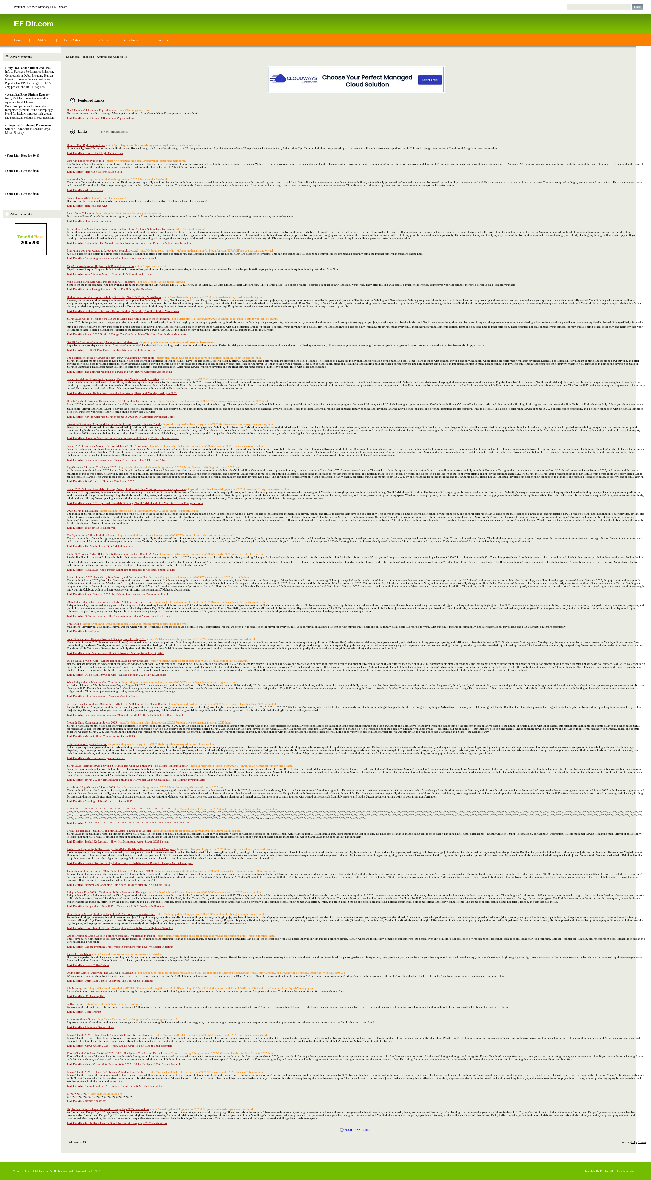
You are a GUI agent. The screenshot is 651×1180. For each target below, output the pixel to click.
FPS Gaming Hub (77, 988)
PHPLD (95, 1170)
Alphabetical (121, 132)
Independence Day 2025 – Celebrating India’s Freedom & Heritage (106, 892)
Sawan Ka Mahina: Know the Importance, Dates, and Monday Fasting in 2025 (113, 379)
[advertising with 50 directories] (356, 1129)
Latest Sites (72, 40)
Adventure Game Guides (81, 1019)
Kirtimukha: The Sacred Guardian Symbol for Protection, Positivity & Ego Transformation (120, 228)
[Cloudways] (356, 91)
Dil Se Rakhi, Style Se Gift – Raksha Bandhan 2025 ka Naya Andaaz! (107, 660)
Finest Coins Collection (80, 213)
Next (643, 1142)
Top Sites (101, 40)
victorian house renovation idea (85, 160)
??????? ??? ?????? (78, 1093)
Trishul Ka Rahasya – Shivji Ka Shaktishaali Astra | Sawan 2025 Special (109, 830)
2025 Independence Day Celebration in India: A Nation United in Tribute (110, 601)
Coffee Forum (75, 1003)
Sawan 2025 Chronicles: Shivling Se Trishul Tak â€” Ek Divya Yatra (107, 445)
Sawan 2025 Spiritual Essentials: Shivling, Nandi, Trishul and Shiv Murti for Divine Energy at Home (126, 489)
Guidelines (130, 40)
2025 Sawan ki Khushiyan (82, 510)
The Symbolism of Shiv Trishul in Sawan (91, 535)
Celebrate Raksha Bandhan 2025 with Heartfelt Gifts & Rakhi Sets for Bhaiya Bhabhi (117, 703)
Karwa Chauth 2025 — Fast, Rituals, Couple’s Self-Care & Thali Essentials (110, 1034)
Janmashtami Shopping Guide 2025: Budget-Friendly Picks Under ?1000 (110, 870)
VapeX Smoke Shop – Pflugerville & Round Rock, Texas (100, 266)
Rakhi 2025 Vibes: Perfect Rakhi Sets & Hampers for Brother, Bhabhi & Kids (112, 553)
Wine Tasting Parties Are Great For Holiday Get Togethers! (101, 281)
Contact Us (160, 40)
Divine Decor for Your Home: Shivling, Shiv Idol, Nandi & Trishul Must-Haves (114, 297)
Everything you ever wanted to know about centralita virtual (102, 250)
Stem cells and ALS (78, 197)
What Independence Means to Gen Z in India (93, 682)
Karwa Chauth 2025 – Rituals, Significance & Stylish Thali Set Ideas (107, 1071)
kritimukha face (76, 179)
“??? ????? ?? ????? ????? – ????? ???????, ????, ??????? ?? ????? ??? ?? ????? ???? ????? (119, 808)
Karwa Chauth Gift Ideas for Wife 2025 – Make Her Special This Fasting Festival (114, 1053)
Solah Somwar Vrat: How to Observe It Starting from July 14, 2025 (106, 639)
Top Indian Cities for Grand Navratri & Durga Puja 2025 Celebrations (108, 1109)
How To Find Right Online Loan (86, 145)
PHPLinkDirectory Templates (617, 1170)
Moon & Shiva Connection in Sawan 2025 (92, 722)
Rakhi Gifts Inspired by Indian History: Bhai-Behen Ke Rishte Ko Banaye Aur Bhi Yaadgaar (121, 849)
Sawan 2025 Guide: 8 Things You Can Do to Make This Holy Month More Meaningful (118, 318)
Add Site (43, 40)
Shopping (88, 56)
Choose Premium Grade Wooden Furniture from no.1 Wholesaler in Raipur (111, 935)
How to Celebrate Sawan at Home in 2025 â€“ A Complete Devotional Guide (112, 400)
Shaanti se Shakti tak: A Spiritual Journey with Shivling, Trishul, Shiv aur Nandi (114, 424)
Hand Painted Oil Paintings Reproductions (91, 110)
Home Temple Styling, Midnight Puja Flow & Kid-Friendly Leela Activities (111, 914)
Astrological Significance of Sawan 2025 (91, 787)
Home (18, 40)
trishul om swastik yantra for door (87, 744)
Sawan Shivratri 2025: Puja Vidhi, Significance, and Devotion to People (109, 577)
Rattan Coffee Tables (79, 954)
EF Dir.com (34, 24)
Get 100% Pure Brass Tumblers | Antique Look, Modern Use (102, 342)
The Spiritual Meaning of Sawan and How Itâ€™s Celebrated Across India (110, 357)
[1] (633, 1142)
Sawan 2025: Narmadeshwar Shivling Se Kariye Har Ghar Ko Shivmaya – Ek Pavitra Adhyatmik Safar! (128, 765)
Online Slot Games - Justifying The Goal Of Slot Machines (101, 972)
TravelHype (74, 623)
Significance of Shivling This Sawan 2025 (91, 467)
